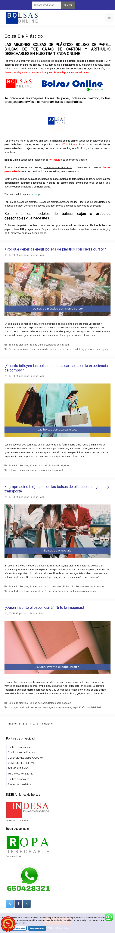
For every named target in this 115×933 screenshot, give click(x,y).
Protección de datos (19, 784)
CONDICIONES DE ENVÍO (21, 762)
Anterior (10, 723)
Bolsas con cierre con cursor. (45, 586)
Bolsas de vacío (38, 702)
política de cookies (19, 923)
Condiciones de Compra (21, 752)
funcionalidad (45, 470)
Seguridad (63, 591)
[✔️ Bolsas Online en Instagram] (27, 904)
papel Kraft (78, 707)
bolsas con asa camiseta (23, 470)
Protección (50, 591)
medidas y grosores (84, 349)
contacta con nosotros (58, 167)
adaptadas (15, 591)
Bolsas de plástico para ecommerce (83, 586)
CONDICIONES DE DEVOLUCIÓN (26, 757)
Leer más (89, 335)
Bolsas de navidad (58, 344)
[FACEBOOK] (18, 904)
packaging (104, 229)
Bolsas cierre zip (38, 465)
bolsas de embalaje (32, 591)
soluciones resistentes (83, 591)
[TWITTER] (10, 904)
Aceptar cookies (37, 928)
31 (39, 723)
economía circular (61, 707)
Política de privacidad (20, 747)
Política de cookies (18, 779)
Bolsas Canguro (38, 344)
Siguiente (49, 723)
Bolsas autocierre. (19, 349)
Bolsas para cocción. (60, 702)
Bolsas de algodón (59, 465)
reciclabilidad (93, 707)
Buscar (68, 4)
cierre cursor (65, 349)
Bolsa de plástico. (18, 344)
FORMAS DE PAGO (18, 768)
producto (59, 470)
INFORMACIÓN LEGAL (20, 773)
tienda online (38, 232)
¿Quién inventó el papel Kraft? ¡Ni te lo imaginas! (44, 607)
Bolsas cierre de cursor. (43, 349)
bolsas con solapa (40, 707)
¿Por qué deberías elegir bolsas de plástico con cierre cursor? (55, 249)
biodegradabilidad (19, 707)
